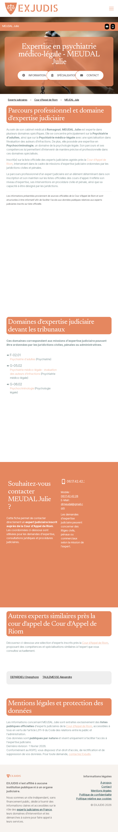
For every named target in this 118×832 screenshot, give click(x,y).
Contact (106, 786)
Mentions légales (101, 790)
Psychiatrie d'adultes (22, 359)
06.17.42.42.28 (69, 496)
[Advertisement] (88, 259)
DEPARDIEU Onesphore (24, 677)
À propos (106, 782)
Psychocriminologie (22, 388)
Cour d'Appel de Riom (95, 642)
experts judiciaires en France (34, 809)
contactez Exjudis (80, 754)
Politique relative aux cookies (94, 798)
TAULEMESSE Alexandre (57, 677)
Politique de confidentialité (95, 794)
